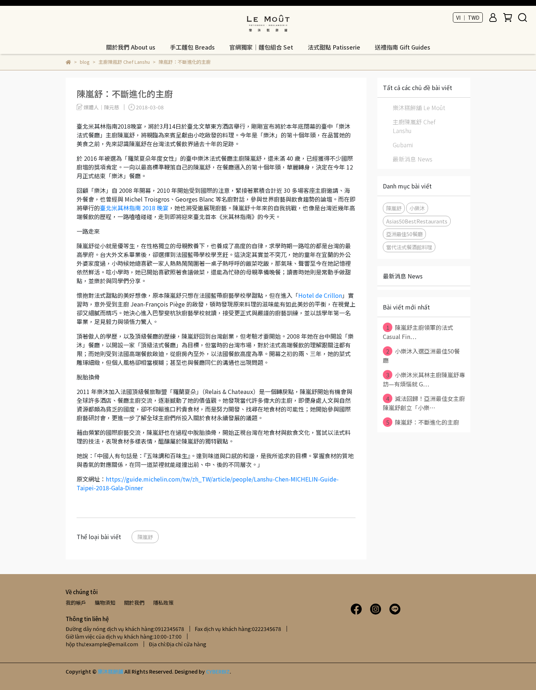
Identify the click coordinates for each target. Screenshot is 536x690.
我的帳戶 (76, 602)
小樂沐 (417, 208)
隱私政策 (163, 602)
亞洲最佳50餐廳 (404, 234)
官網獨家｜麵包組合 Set (261, 47)
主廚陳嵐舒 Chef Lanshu (414, 126)
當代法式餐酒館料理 (409, 247)
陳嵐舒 (145, 537)
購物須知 (105, 602)
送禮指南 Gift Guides (402, 47)
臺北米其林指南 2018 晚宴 (134, 207)
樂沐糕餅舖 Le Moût (419, 107)
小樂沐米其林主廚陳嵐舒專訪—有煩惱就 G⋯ (424, 379)
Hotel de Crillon (320, 295)
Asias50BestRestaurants (416, 221)
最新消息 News (412, 159)
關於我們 (134, 602)
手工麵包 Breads (192, 47)
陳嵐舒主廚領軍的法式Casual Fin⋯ (418, 332)
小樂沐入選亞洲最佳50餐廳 (421, 356)
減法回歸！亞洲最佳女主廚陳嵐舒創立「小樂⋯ (424, 403)
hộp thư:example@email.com (102, 644)
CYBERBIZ (218, 671)
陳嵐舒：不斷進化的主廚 (422, 422)
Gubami (403, 144)
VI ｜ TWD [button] (467, 17)
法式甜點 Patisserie (334, 47)
